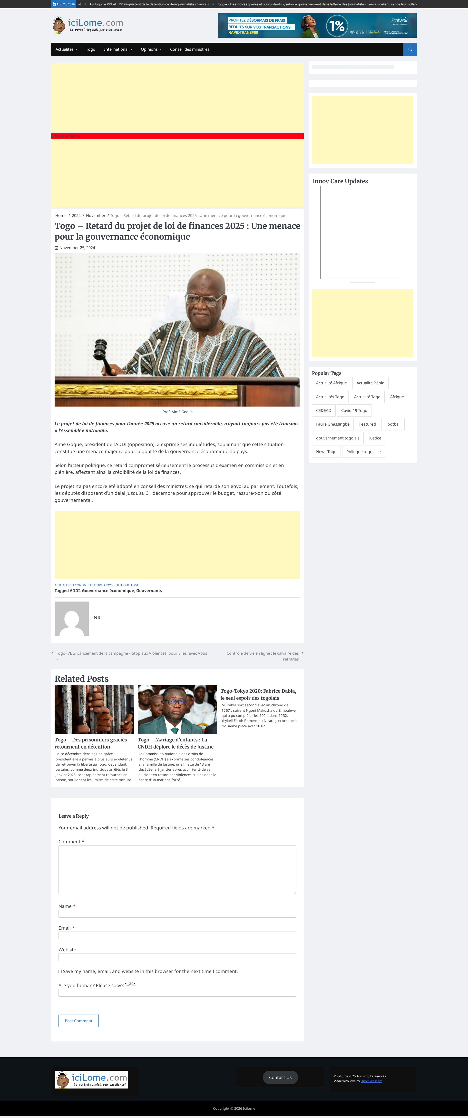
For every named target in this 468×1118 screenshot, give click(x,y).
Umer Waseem (371, 1081)
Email (66, 928)
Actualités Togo (330, 396)
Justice (375, 438)
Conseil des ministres (189, 49)
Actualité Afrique (331, 383)
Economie (81, 585)
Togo (90, 49)
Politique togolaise (363, 451)
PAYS (109, 585)
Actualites (65, 49)
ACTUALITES (63, 585)
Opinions (149, 49)
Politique (122, 585)
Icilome (249, 1108)
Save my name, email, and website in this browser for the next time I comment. (150, 971)
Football (393, 424)
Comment (71, 841)
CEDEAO (324, 410)
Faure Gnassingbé (333, 424)
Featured (97, 585)
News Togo (326, 451)
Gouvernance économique (108, 590)
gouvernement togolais (338, 438)
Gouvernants (149, 590)
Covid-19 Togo (354, 410)
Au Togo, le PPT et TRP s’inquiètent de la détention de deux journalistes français (131, 4)
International (116, 49)
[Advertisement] (177, 97)
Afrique (397, 396)
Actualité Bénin (370, 383)
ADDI (75, 590)
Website (67, 949)
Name (66, 906)
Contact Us (280, 1077)
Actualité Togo (367, 396)
